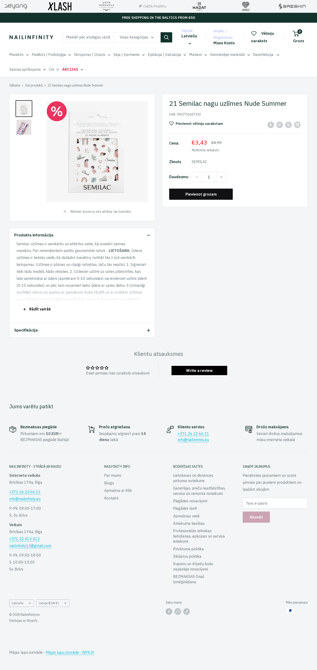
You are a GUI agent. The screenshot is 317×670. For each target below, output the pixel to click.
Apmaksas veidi (186, 516)
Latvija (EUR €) (49, 603)
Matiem (195, 54)
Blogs (109, 483)
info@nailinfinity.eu (193, 439)
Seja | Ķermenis (126, 54)
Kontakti (111, 498)
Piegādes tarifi (185, 508)
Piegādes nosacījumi (190, 501)
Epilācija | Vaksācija (164, 54)
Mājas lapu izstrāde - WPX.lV (70, 652)
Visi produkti (34, 85)
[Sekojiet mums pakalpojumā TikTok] (186, 611)
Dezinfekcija (263, 54)
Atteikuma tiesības (189, 523)
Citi (51, 69)
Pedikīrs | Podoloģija (49, 54)
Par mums (112, 475)
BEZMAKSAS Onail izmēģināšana (188, 579)
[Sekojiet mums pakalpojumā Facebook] (169, 611)
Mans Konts (224, 42)
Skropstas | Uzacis (89, 54)
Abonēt (256, 517)
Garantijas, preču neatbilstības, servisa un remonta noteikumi (199, 491)
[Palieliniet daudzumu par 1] (221, 177)
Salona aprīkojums (25, 69)
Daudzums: (179, 176)
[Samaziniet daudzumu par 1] (197, 177)
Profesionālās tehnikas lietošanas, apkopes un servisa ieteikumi (199, 536)
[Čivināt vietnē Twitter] (288, 124)
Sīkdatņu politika (187, 556)
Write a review (199, 370)
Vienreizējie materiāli (227, 54)
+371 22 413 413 (24, 538)
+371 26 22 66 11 (193, 433)
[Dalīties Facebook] (271, 124)
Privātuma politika (188, 549)
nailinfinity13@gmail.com (30, 545)
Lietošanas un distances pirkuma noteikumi (193, 478)
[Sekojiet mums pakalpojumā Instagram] (178, 611)
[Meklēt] (166, 37)
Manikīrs (16, 54)
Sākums (14, 85)
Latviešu (17, 603)
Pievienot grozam (201, 194)
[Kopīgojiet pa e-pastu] (297, 124)
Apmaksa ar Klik (118, 490)
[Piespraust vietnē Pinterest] (279, 124)
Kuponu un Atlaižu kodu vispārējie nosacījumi (193, 566)
